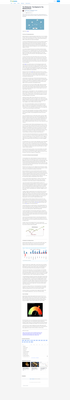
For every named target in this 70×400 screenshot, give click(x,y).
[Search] (59, 3)
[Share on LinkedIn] (28, 12)
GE (35, 202)
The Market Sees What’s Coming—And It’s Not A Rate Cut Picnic (31, 333)
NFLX (25, 64)
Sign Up (58, 1)
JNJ (38, 202)
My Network (22, 3)
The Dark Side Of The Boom (33, 10)
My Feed (15, 3)
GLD (34, 340)
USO (41, 340)
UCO (39, 340)
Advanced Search (28, 3)
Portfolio (18, 3)
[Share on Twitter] (25, 12)
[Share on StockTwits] (26, 12)
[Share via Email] (30, 12)
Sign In (55, 1)
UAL (26, 203)
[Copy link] (32, 12)
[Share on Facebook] (29, 12)
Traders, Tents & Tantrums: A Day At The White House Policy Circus (32, 332)
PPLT (37, 340)
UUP (44, 340)
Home (11, 3)
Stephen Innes (27, 10)
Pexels (28, 31)
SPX (28, 340)
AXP (32, 71)
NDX (25, 340)
